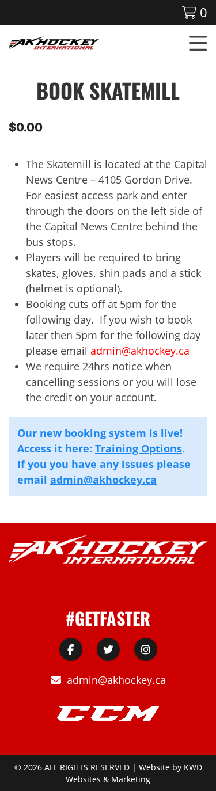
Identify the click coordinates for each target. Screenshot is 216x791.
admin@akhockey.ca (103, 479)
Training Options (138, 448)
